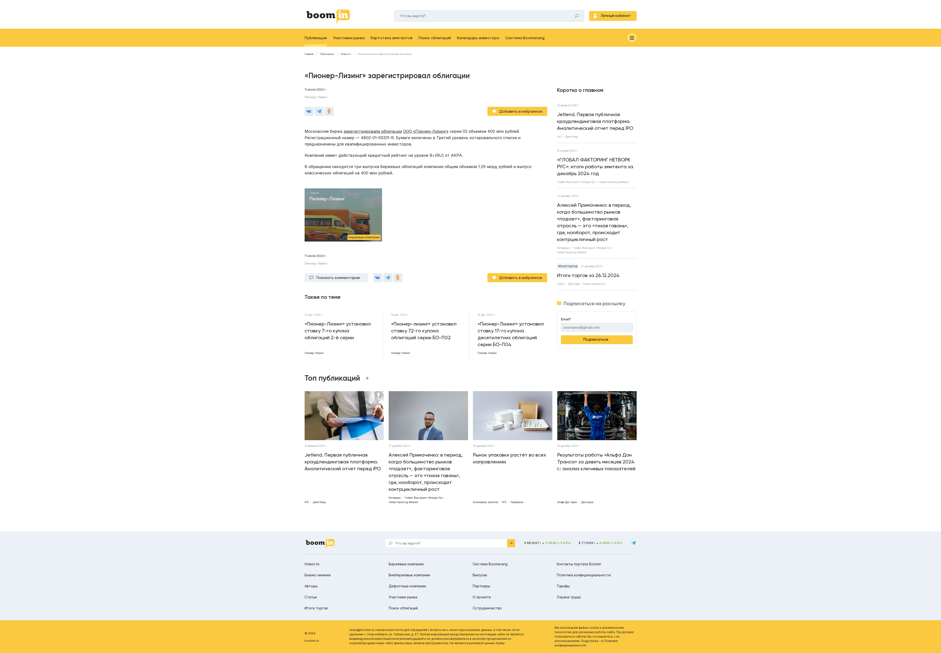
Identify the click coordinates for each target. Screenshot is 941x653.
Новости (346, 54)
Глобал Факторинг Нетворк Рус (576, 182)
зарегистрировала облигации (373, 131)
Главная (309, 54)
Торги (560, 284)
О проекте (482, 597)
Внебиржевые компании (409, 575)
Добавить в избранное (520, 111)
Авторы (311, 586)
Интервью (563, 248)
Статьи (311, 597)
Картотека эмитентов (391, 38)
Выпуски (480, 575)
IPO (559, 136)
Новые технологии (594, 284)
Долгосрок (587, 502)
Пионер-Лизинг (316, 97)
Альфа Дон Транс (567, 502)
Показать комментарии (338, 277)
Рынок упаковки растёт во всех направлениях (509, 458)
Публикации (316, 38)
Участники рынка (349, 38)
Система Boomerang (525, 38)
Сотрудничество (487, 608)
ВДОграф (573, 284)
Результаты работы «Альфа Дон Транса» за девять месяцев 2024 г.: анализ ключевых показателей (596, 462)
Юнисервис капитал (485, 502)
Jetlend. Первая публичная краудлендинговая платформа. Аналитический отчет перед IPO (595, 121)
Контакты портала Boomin (579, 564)
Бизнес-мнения (318, 575)
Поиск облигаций (435, 38)
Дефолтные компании (407, 586)
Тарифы (563, 586)
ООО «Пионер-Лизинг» (425, 131)
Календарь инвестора (478, 38)
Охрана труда (569, 597)
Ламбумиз (516, 502)
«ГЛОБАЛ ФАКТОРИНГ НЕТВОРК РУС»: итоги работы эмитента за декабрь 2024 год (595, 166)
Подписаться (595, 339)
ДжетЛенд (571, 136)
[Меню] (632, 37)
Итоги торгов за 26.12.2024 (588, 275)
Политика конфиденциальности (584, 575)
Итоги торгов (567, 266)
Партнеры (481, 586)
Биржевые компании (406, 564)
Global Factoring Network (614, 182)
